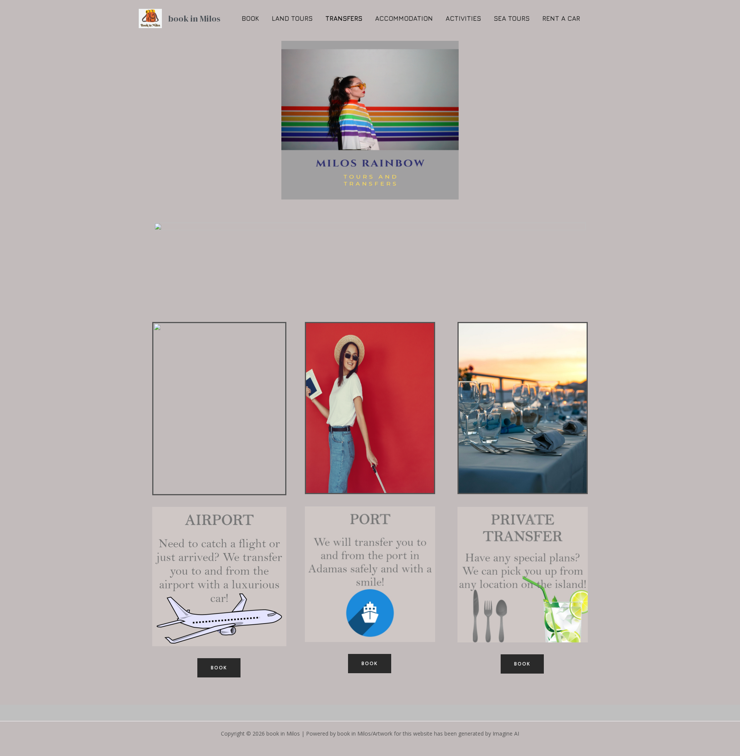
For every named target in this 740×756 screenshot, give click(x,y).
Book (250, 18)
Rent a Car (561, 18)
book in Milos (194, 18)
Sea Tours (512, 18)
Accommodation (404, 18)
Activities (463, 18)
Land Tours (292, 18)
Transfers (343, 18)
